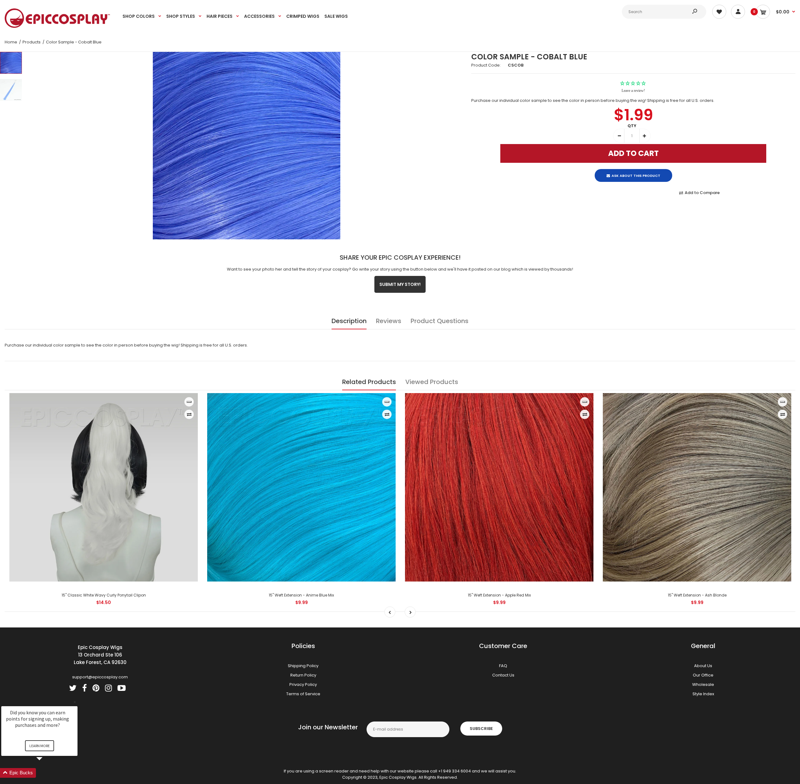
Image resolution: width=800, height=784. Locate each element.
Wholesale (703, 684)
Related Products (369, 381)
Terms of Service (303, 694)
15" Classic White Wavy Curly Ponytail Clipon (104, 595)
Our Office (703, 675)
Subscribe (481, 729)
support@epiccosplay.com (100, 677)
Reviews (388, 321)
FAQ (503, 666)
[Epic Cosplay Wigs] (57, 26)
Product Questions (439, 321)
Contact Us (503, 675)
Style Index (703, 694)
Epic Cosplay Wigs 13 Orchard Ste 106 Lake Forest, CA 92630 (100, 655)
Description (349, 321)
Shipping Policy (303, 666)
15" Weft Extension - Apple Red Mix (499, 595)
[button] (47, 773)
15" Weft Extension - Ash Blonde (697, 595)
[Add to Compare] (189, 414)
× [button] (74, 702)
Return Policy (303, 675)
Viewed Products (431, 381)
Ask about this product (636, 170)
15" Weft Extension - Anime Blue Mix (301, 595)
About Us (703, 666)
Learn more (39, 745)
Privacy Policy (303, 684)
